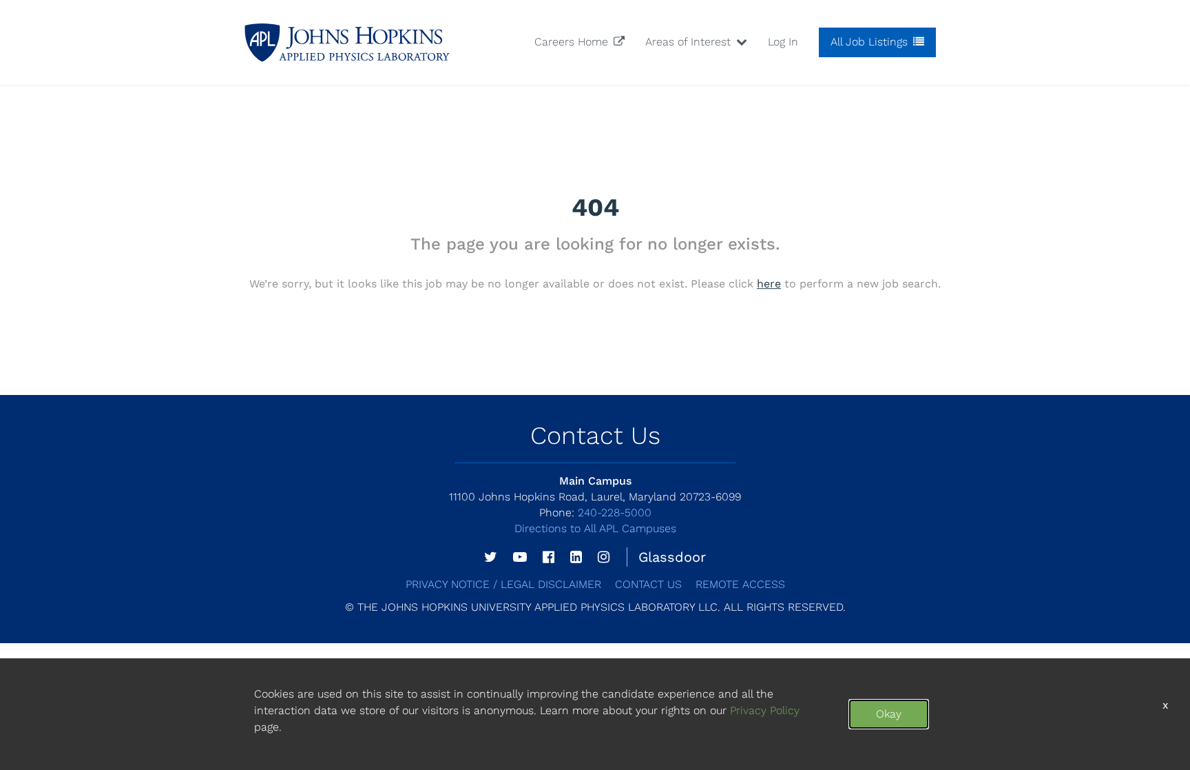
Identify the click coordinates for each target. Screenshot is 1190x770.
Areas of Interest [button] (689, 41)
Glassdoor (672, 557)
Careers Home (573, 41)
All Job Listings (871, 41)
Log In (783, 41)
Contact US (648, 584)
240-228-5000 (595, 512)
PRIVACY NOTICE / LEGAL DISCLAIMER (503, 584)
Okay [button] (888, 713)
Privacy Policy (765, 710)
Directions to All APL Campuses (595, 528)
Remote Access (740, 584)
